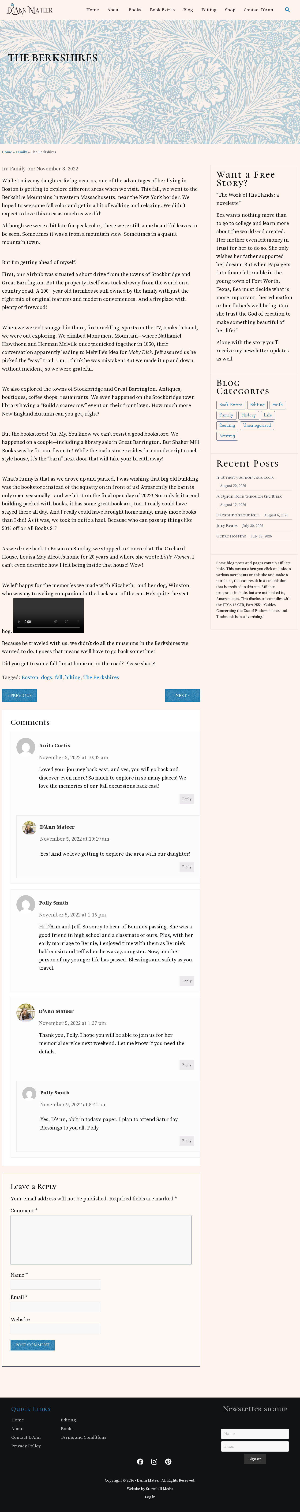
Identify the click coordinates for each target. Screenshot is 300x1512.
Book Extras (230, 405)
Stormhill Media (159, 1488)
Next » (183, 695)
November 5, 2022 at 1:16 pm (72, 915)
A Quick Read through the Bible (249, 496)
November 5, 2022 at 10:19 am (74, 839)
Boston (30, 677)
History (248, 415)
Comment (24, 1210)
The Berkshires (101, 677)
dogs (46, 677)
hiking (72, 677)
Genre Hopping (231, 536)
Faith (278, 405)
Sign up (255, 1459)
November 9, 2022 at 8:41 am (73, 1104)
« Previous (20, 695)
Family (18, 169)
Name (19, 1275)
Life (268, 415)
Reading (227, 425)
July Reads (227, 525)
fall (58, 677)
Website (20, 1319)
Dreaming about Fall (237, 515)
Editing (257, 405)
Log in (150, 1497)
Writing (227, 436)
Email (19, 1297)
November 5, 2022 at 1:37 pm (72, 1023)
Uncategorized (257, 425)
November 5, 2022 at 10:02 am (73, 757)
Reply (186, 799)
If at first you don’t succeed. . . (247, 477)
